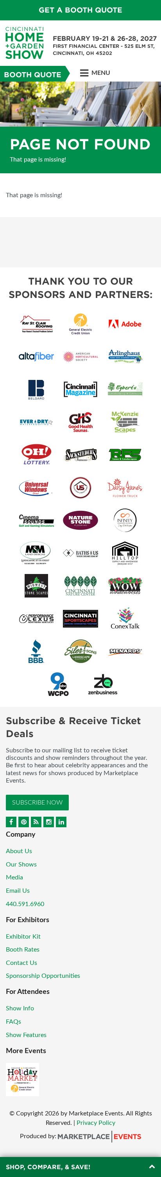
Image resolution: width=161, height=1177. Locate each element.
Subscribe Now (37, 802)
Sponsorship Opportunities (43, 976)
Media (14, 877)
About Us (19, 851)
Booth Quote (32, 75)
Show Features (26, 1035)
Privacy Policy (96, 1123)
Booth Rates (22, 949)
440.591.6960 (25, 904)
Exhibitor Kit (23, 937)
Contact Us (21, 963)
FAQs (13, 1022)
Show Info (20, 1008)
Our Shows (21, 864)
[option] (80, 127)
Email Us (18, 891)
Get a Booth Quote (80, 10)
